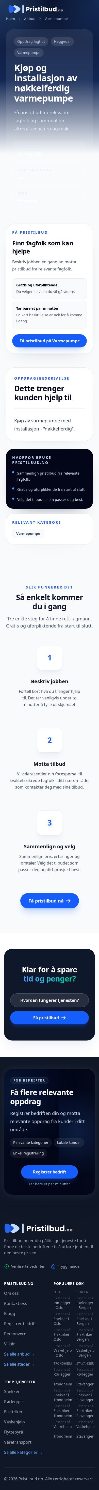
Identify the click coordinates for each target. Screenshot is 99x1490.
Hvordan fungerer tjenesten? (49, 1000)
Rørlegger (13, 1401)
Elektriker (13, 1412)
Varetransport (17, 1442)
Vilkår (9, 1344)
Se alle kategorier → (23, 1452)
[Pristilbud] (35, 9)
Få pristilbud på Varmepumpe (50, 341)
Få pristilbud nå (46, 901)
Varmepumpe (56, 18)
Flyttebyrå (13, 1432)
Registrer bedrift (49, 1172)
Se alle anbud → (19, 1354)
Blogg (9, 1313)
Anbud (30, 18)
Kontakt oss (15, 1303)
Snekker (12, 1391)
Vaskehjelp (14, 1422)
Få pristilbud (46, 1018)
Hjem (10, 18)
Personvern (15, 1334)
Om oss (11, 1293)
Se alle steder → (19, 1364)
